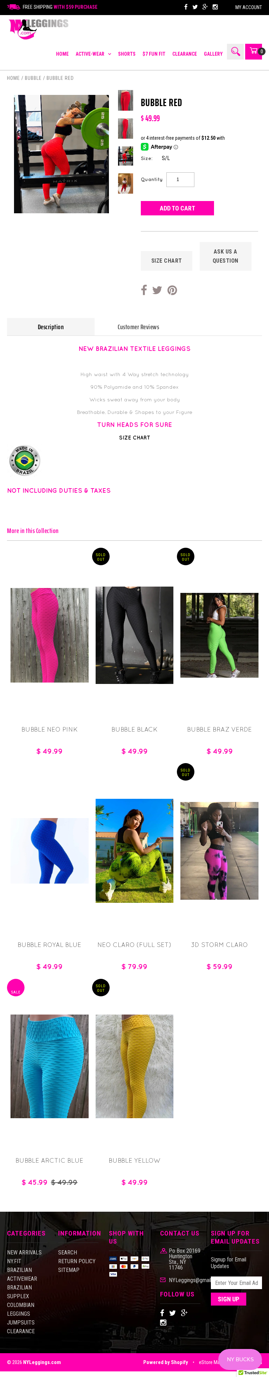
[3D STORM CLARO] (219, 897)
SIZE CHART (166, 260)
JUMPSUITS (21, 1322)
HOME (62, 54)
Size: (146, 158)
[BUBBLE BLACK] (135, 682)
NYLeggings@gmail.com (185, 1280)
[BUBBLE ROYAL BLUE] (50, 881)
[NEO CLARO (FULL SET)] (135, 901)
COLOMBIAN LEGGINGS (20, 1309)
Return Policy (77, 1261)
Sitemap (69, 1270)
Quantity (152, 179)
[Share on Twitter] (157, 291)
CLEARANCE (184, 54)
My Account (248, 7)
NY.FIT (14, 1261)
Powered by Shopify (165, 1362)
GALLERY (213, 54)
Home (13, 78)
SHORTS (127, 54)
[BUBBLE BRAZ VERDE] (219, 675)
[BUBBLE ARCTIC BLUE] (50, 1116)
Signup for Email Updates (228, 1262)
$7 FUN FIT (154, 54)
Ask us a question (226, 256)
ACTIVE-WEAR (90, 54)
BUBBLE (33, 78)
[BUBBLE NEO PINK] (50, 680)
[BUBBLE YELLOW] (135, 1116)
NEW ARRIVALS (24, 1252)
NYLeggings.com (42, 1362)
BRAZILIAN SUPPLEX (19, 1292)
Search (67, 1252)
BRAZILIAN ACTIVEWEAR (22, 1274)
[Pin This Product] (172, 291)
